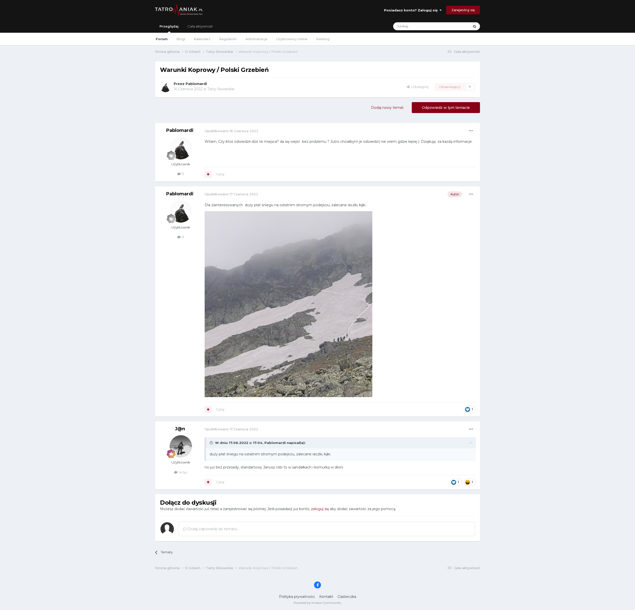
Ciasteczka (347, 596)
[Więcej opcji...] (471, 131)
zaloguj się (320, 509)
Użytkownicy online (291, 39)
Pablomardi (196, 84)
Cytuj (220, 174)
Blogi (181, 39)
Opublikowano (231, 131)
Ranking (322, 39)
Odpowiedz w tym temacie (446, 107)
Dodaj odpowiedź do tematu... (213, 529)
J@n (180, 429)
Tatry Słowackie (220, 89)
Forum (162, 39)
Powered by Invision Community (317, 603)
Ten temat (455, 26)
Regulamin (228, 39)
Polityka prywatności (297, 596)
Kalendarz (202, 39)
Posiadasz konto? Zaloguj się (412, 10)
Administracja (256, 39)
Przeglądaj (169, 26)
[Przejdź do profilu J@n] (181, 446)
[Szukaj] (474, 26)
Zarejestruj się (463, 10)
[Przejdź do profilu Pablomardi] (165, 86)
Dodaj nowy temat (387, 107)
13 (182, 174)
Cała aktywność (200, 26)
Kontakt (326, 596)
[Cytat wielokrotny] (208, 174)
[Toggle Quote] (212, 443)
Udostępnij (419, 87)
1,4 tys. (182, 472)
